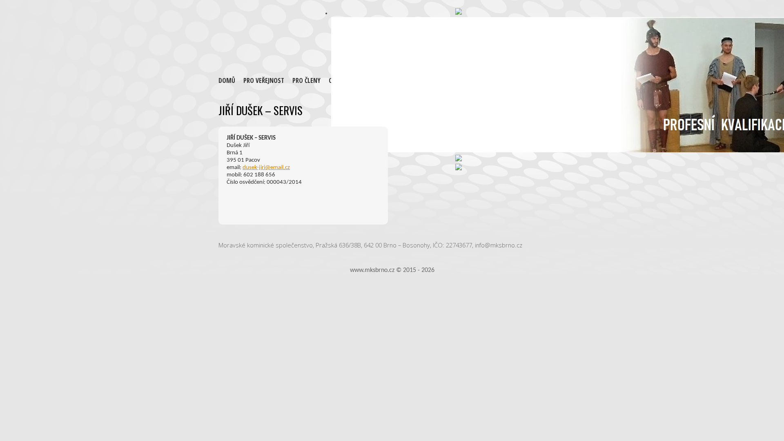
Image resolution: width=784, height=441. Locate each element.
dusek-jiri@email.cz (266, 168)
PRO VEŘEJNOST (263, 80)
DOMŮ (226, 80)
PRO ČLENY (306, 80)
